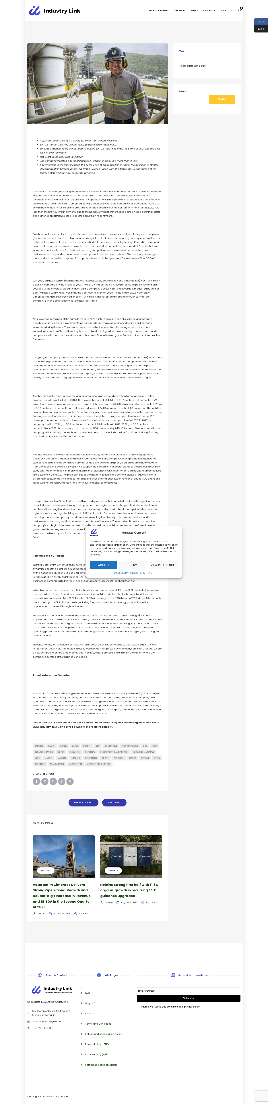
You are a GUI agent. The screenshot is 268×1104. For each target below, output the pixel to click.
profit (105, 758)
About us (227, 10)
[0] (239, 10)
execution (74, 752)
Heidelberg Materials (143, 752)
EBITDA (61, 752)
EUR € (259, 28)
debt (154, 746)
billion (51, 746)
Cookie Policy (121, 572)
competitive (111, 746)
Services (180, 10)
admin (41, 913)
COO (145, 746)
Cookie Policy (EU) (96, 1054)
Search (183, 91)
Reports (46, 870)
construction (130, 746)
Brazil (63, 746)
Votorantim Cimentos (98, 764)
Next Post (114, 802)
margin (49, 758)
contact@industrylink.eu (46, 1021)
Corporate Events (157, 10)
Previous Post (83, 802)
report (132, 758)
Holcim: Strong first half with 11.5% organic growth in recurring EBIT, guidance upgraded (129, 890)
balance (39, 746)
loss (37, 758)
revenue (145, 758)
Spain (157, 758)
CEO (98, 746)
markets (62, 758)
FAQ (87, 993)
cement (87, 746)
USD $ (259, 21)
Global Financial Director (114, 752)
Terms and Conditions (98, 1024)
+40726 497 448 (42, 1028)
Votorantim (75, 764)
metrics (75, 758)
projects (119, 758)
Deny (133, 565)
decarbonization (44, 752)
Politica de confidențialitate (101, 1065)
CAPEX (75, 746)
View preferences (163, 565)
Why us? (90, 1003)
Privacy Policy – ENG (141, 572)
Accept (103, 565)
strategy (40, 764)
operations (91, 758)
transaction (57, 764)
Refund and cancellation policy (103, 1034)
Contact (209, 10)
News (194, 10)
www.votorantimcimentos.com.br (88, 713)
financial (90, 752)
